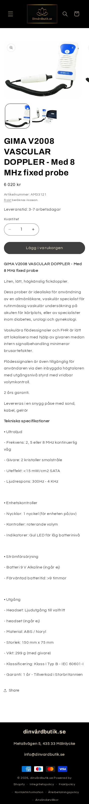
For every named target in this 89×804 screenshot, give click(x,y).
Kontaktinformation (29, 792)
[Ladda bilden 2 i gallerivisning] (44, 116)
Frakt (8, 200)
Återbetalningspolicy (63, 792)
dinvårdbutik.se (41, 778)
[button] (10, 13)
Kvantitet (11, 219)
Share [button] (14, 690)
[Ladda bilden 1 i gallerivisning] (17, 116)
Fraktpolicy (67, 784)
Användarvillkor (46, 800)
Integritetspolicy (42, 784)
